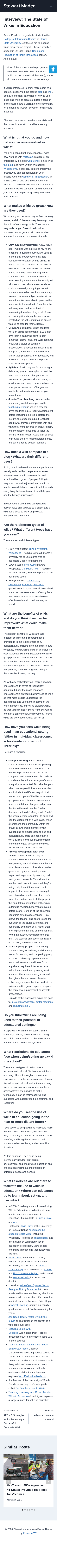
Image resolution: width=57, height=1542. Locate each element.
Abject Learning (19, 1305)
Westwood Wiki (21, 1277)
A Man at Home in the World (43, 1415)
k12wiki (48, 1269)
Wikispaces (14, 553)
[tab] (22, 1510)
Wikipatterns (10, 168)
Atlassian (28, 157)
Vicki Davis (14, 1257)
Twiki (36, 568)
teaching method (17, 407)
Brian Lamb (33, 1289)
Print (40, 1218)
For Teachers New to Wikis (30, 1388)
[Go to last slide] (8, 1480)
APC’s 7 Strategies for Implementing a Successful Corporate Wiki (14, 1419)
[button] (53, 69)
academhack (41, 1237)
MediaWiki (30, 564)
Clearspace (33, 580)
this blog (8, 165)
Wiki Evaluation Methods (32, 1376)
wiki (50, 92)
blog (40, 92)
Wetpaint (42, 549)
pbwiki (32, 549)
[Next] (48, 1480)
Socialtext (38, 584)
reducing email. (21, 1006)
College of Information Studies (20, 39)
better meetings (44, 1002)
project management (23, 1002)
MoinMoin (26, 568)
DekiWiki (27, 584)
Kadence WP (30, 1533)
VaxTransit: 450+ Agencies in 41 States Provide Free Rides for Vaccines (27, 1490)
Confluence (33, 160)
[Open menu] (50, 5)
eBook (47, 1218)
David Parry (26, 1226)
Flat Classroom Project (25, 1273)
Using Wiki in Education (35, 176)
